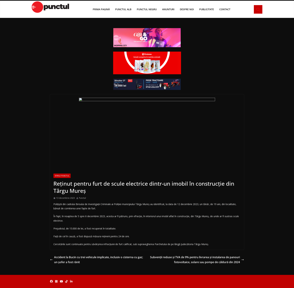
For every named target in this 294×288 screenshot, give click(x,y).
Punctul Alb (123, 9)
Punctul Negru (147, 9)
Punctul (82, 198)
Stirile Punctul (62, 176)
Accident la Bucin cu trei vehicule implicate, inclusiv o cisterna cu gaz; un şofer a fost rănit (98, 259)
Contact (224, 9)
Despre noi (187, 9)
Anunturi (168, 9)
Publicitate (206, 9)
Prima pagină (101, 9)
